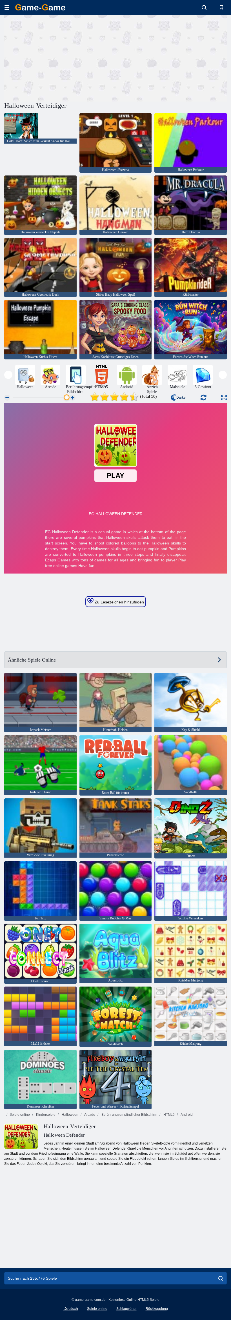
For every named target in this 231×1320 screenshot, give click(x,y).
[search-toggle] (204, 7)
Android (186, 1115)
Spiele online (20, 1115)
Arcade (89, 1115)
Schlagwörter (126, 1309)
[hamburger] (6, 7)
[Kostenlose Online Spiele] (40, 7)
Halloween (69, 1115)
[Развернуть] (224, 397)
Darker (181, 397)
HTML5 (169, 1115)
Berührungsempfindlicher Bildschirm (129, 1115)
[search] (221, 1278)
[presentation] (8, 375)
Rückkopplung (157, 1309)
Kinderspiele (45, 1115)
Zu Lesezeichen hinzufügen (119, 602)
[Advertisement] (60, 57)
